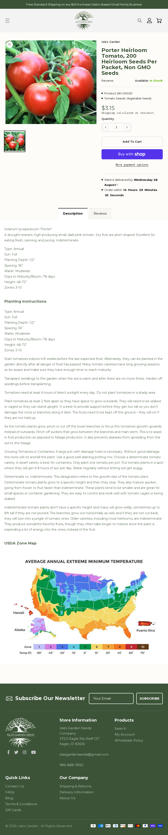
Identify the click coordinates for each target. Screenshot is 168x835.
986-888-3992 (71, 765)
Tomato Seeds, (115, 98)
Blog (9, 798)
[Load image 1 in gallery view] (14, 141)
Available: (142, 80)
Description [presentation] (73, 213)
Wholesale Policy (129, 740)
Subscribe (149, 698)
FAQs (9, 792)
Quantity (108, 118)
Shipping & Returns (75, 786)
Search (120, 728)
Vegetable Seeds (138, 98)
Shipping (108, 113)
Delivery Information (77, 792)
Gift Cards (13, 810)
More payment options (132, 164)
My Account (125, 734)
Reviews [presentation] (100, 213)
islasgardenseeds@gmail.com (84, 754)
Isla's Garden (28, 826)
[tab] (72, 213)
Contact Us (14, 786)
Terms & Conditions (21, 804)
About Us (67, 798)
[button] (7, 20)
